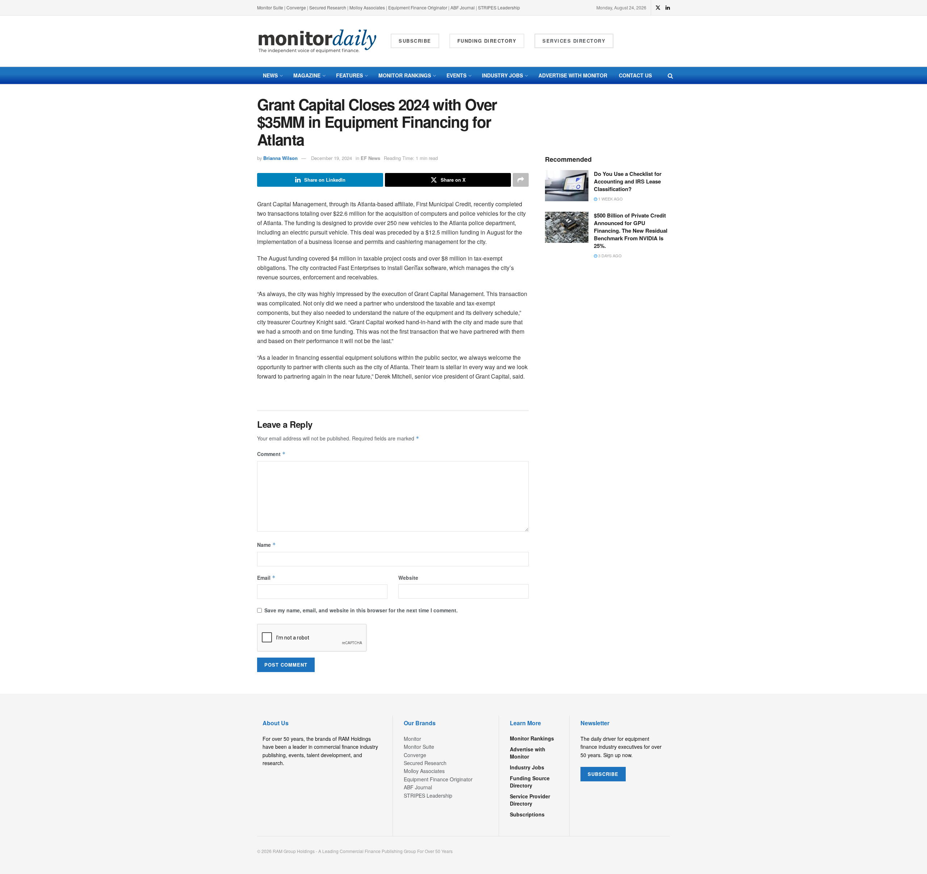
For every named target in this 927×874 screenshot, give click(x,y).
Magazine (306, 75)
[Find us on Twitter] (657, 7)
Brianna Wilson (280, 158)
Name (266, 544)
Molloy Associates (367, 7)
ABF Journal (462, 7)
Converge (296, 7)
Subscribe (415, 40)
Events (456, 75)
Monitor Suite (270, 7)
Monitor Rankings (404, 75)
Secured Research (327, 7)
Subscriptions (527, 814)
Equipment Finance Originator (417, 7)
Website (408, 577)
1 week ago (610, 199)
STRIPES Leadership (499, 7)
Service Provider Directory (530, 800)
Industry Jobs (502, 75)
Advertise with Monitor (572, 75)
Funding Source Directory (530, 781)
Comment (271, 453)
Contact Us (635, 75)
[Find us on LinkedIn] (668, 7)
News (270, 75)
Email (266, 577)
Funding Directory (487, 40)
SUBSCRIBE (603, 773)
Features (349, 75)
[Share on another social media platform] (521, 180)
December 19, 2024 (331, 158)
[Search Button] (670, 75)
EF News (370, 158)
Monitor (412, 738)
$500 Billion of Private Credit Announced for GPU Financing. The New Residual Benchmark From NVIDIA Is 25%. (630, 230)
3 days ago (609, 255)
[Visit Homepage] (317, 41)
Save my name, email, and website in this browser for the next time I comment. (361, 610)
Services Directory (573, 40)
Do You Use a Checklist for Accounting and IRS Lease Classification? (628, 181)
